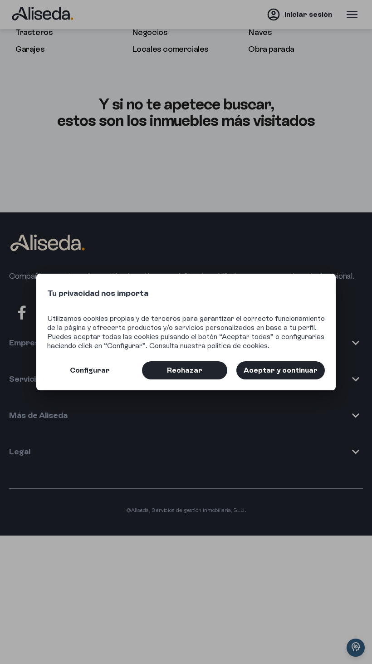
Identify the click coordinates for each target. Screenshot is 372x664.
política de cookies (237, 345)
